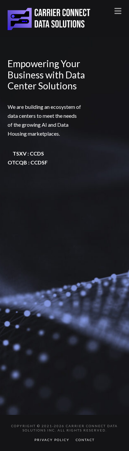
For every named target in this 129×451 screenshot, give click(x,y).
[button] (117, 11)
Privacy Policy (51, 440)
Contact (85, 440)
